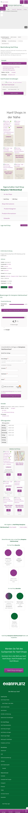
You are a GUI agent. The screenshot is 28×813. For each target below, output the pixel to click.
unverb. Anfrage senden (14, 63)
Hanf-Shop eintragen (14, 670)
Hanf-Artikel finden (5, 707)
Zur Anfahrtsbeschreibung (8, 412)
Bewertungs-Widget (5, 735)
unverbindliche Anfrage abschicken (11, 396)
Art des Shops (7, 194)
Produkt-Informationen (9, 213)
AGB (2, 754)
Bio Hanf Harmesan (8, 85)
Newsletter (3, 797)
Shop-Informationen (8, 204)
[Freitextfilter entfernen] (21, 2)
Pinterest (3, 786)
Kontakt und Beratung (6, 714)
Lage (8, 9)
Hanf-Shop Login (6, 803)
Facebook (3, 776)
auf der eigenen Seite (20, 604)
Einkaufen (6, 218)
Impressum (3, 750)
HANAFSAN (19, 127)
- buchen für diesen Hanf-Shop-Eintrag (14, 624)
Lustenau (6, 266)
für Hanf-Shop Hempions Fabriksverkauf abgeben (8, 561)
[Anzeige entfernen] (27, 808)
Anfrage (25, 9)
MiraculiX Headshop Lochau (8, 172)
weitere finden (19, 560)
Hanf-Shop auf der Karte (8, 68)
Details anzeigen (14, 93)
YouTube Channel (5, 793)
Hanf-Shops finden (5, 699)
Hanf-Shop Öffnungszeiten (9, 70)
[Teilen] (23, 811)
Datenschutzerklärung (7, 391)
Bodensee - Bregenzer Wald (12, 276)
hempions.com (11, 74)
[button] (14, 19)
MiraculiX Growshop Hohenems (19, 156)
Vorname (3, 368)
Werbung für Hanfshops (6, 739)
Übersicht (3, 9)
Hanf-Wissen (4, 710)
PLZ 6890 (9, 264)
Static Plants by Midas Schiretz (19, 463)
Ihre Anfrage (4, 358)
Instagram (3, 783)
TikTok (2, 790)
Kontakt (10, 287)
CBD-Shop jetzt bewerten (15, 310)
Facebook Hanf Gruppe (6, 779)
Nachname (4, 373)
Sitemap (3, 761)
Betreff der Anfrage (5, 353)
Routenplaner (24, 225)
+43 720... (7, 72)
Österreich (6, 270)
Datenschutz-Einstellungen (7, 717)
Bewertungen (19, 9)
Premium (25, 111)
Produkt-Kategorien (10, 209)
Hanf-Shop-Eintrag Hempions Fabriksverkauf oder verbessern (9, 605)
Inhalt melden (23, 527)
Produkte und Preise (5, 743)
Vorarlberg (9, 268)
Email (2, 379)
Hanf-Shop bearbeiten (6, 725)
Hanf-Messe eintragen (6, 732)
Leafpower (8, 136)
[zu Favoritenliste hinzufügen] (2, 12)
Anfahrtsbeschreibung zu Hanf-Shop (11, 67)
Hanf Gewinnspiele (5, 764)
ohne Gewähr (12, 527)
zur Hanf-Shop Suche (1, 5)
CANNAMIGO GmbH (8, 154)
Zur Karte (4, 410)
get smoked (19, 169)
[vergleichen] (2, 15)
